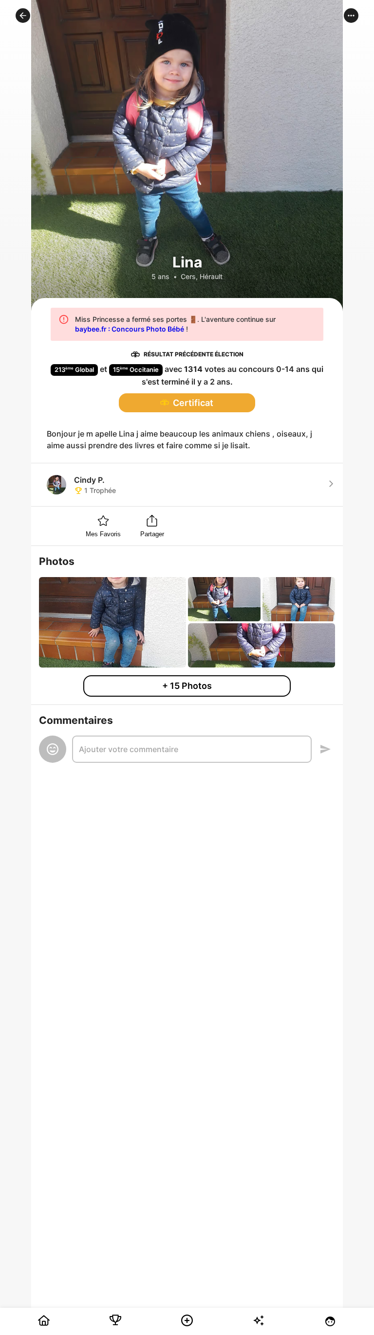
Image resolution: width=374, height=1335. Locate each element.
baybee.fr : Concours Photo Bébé (129, 329)
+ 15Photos (187, 686)
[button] (23, 15)
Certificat (193, 403)
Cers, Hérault (202, 276)
